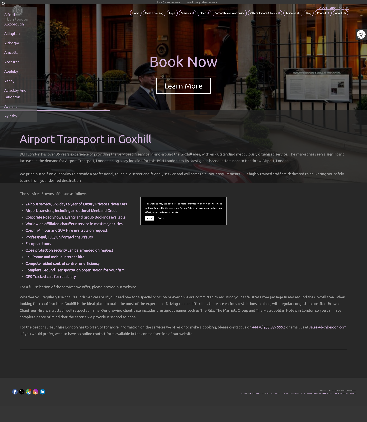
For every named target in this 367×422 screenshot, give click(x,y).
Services (186, 13)
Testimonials (293, 13)
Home (135, 13)
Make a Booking (154, 13)
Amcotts (11, 52)
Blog (308, 13)
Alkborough (14, 24)
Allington (12, 34)
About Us (340, 13)
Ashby (9, 81)
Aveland (11, 106)
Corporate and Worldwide (230, 13)
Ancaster (11, 62)
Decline (161, 218)
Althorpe (11, 43)
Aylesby (10, 116)
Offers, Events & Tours (263, 13)
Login (172, 13)
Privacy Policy (186, 208)
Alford (9, 15)
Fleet (203, 13)
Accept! (150, 218)
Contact (321, 13)
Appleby (11, 71)
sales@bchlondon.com (327, 327)
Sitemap (352, 393)
